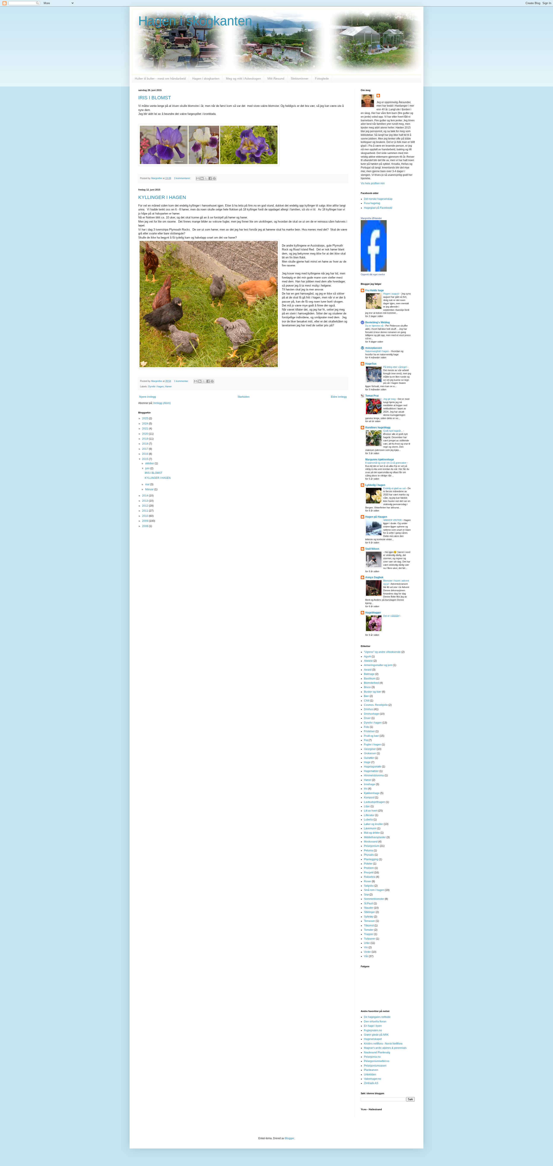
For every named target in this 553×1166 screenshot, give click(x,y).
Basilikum (369, 678)
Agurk (367, 656)
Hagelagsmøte (372, 766)
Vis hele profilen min (373, 183)
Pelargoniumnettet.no (376, 1061)
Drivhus (368, 709)
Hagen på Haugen (376, 516)
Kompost (369, 797)
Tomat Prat (372, 395)
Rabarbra (369, 876)
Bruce (367, 687)
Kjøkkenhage (372, 793)
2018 (145, 443)
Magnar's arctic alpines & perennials (385, 1047)
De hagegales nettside (377, 1017)
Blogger (289, 1138)
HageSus (371, 363)
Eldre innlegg (339, 396)
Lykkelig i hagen (375, 485)
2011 (145, 510)
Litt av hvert (370, 810)
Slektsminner (299, 78)
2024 (145, 423)
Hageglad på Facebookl (378, 207)
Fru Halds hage (374, 290)
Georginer (370, 749)
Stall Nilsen (372, 548)
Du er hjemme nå (374, 325)
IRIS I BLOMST (154, 97)
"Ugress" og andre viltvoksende (382, 651)
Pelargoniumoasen (375, 1065)
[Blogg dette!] (202, 178)
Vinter (367, 951)
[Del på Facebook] (210, 178)
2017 (145, 448)
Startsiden (243, 396)
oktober (150, 463)
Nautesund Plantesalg (377, 1052)
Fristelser (369, 731)
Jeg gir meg (389, 399)
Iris (365, 788)
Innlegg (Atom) (162, 403)
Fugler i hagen (372, 744)
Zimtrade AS (371, 1083)
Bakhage (369, 674)
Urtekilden (370, 1074)
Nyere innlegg (147, 396)
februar (149, 489)
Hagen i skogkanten (195, 21)
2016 (145, 453)
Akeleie (368, 660)
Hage (367, 762)
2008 (145, 526)
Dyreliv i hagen (156, 386)
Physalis (369, 854)
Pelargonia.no (372, 1056)
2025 (145, 418)
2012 (145, 505)
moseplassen (373, 347)
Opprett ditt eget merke (373, 274)
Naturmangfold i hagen (377, 351)
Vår (366, 956)
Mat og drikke (372, 832)
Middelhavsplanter (375, 837)
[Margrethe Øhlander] (374, 270)
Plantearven (371, 1070)
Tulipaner (369, 938)
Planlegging (371, 859)
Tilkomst (369, 925)
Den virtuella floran (375, 1021)
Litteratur (369, 815)
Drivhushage (371, 713)
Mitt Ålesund (275, 78)
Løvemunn (370, 828)
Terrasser (369, 921)
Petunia (368, 850)
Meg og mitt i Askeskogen (243, 78)
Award (368, 669)
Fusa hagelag (372, 203)
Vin (366, 947)
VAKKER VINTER (392, 520)
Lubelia (368, 819)
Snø (366, 894)
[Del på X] (206, 178)
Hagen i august (391, 293)
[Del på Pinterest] (214, 178)
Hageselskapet (373, 1039)
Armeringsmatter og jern (378, 665)
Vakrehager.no (372, 1078)
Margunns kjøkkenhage (379, 459)
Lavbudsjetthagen (374, 802)
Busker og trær (372, 691)
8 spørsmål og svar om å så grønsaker (386, 462)
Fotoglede (322, 78)
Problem (369, 868)
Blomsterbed (371, 682)
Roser (367, 881)
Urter (367, 943)
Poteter (368, 863)
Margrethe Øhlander (371, 218)
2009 (145, 520)
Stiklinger (369, 912)
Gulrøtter (369, 757)
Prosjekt (368, 872)
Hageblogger (373, 612)
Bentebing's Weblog (377, 322)
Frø (366, 740)
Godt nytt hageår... (393, 430)
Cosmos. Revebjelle (376, 704)
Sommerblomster (374, 898)
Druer (367, 718)
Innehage (369, 784)
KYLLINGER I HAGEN (162, 197)
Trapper (368, 934)
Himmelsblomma (374, 775)
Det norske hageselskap (378, 198)
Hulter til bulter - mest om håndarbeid (160, 78)
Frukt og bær (371, 735)
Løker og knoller (373, 824)
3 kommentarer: (182, 178)
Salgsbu (369, 885)
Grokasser (370, 753)
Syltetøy (368, 916)
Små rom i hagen (374, 890)
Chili (366, 700)
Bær (366, 696)
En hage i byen (373, 1025)
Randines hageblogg (377, 427)
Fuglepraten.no (373, 1030)
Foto (366, 727)
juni (147, 468)
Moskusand (371, 841)
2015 (145, 459)
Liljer (367, 806)
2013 (145, 500)
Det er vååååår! (391, 616)
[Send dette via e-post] (198, 178)
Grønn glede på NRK (376, 1034)
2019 (145, 438)
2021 (145, 428)
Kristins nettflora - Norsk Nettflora (383, 1043)
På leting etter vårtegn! (395, 367)
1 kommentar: (181, 381)
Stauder (368, 907)
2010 (145, 515)
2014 (145, 495)
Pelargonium (371, 845)
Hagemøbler (371, 771)
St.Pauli (368, 903)
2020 (145, 433)
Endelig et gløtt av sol (394, 488)
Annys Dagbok (374, 577)
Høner (168, 386)
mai (147, 484)
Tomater (368, 929)
